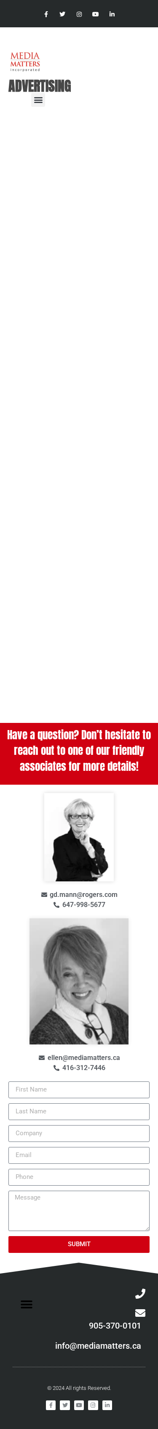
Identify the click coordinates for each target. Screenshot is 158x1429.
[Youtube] (95, 14)
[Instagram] (79, 14)
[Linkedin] (112, 14)
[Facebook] (46, 14)
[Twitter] (62, 14)
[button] (38, 100)
